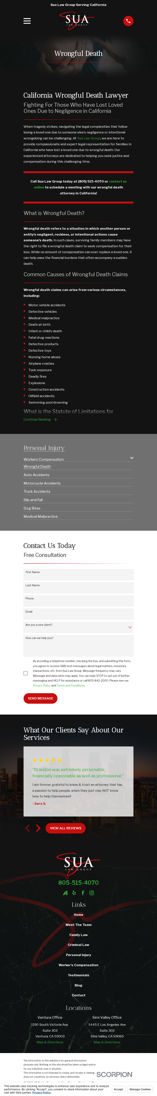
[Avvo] (65, 893)
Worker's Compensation (78, 965)
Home (78, 915)
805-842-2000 (98, 680)
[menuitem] (76, 457)
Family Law (79, 935)
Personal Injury (78, 955)
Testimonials (78, 975)
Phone (29, 598)
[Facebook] (83, 893)
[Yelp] (74, 893)
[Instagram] (91, 893)
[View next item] (38, 828)
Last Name (32, 585)
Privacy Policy (42, 685)
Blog (78, 985)
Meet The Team (79, 925)
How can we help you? (39, 638)
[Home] (77, 21)
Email (28, 611)
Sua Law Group (88, 138)
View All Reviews (65, 828)
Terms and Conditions (71, 685)
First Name (32, 572)
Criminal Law (78, 945)
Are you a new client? (38, 624)
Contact (78, 995)
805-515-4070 (78, 882)
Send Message (40, 698)
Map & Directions (50, 1042)
